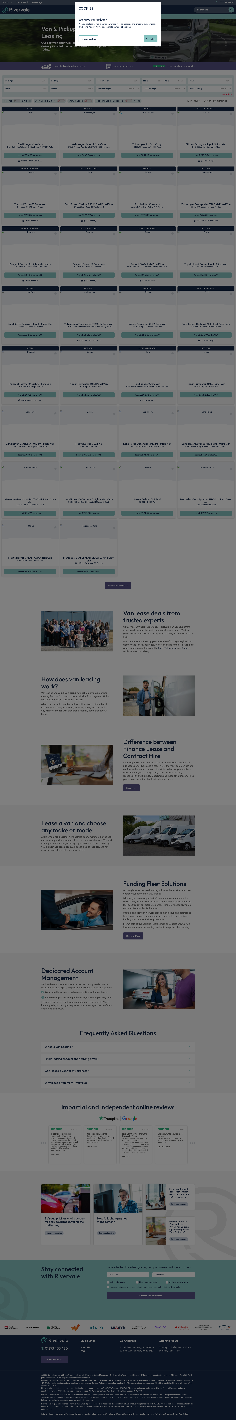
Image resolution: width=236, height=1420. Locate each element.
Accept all (150, 38)
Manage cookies (88, 38)
